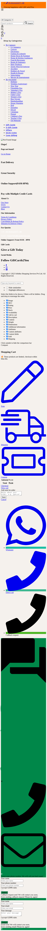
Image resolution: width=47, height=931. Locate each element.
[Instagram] (6, 267)
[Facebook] (6, 265)
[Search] (23, 29)
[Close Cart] (1, 347)
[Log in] (2, 27)
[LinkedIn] (6, 270)
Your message (6, 911)
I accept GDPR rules (9, 888)
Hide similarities (14, 288)
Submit (4, 892)
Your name (5, 878)
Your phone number (8, 883)
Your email (5, 906)
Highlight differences (16, 290)
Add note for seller (8, 490)
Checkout (4, 486)
